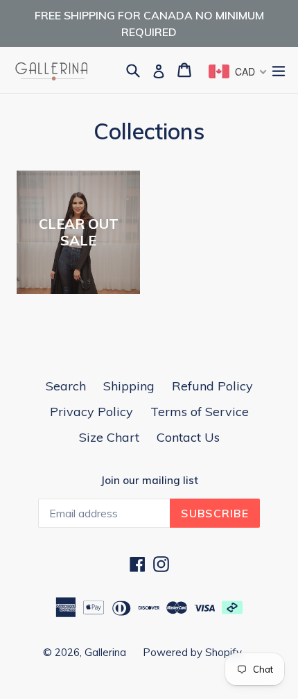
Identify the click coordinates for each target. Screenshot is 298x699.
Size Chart (109, 437)
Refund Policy (212, 386)
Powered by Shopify (192, 652)
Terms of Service (199, 412)
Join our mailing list (149, 480)
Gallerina (107, 652)
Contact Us (188, 437)
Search (66, 386)
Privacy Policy (91, 412)
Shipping (129, 386)
